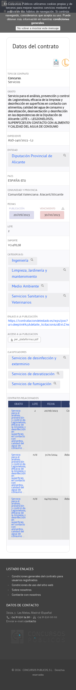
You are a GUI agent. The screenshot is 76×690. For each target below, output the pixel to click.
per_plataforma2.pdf (26, 339)
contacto (30, 621)
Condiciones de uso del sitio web (32, 585)
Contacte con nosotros (26, 595)
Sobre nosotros (21, 590)
